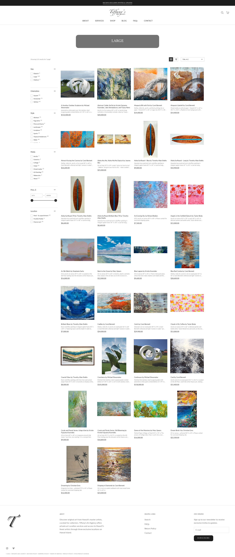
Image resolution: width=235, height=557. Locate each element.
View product (150, 155)
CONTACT (148, 21)
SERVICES (99, 21)
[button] (171, 59)
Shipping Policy (43, 554)
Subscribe (203, 538)
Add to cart (77, 100)
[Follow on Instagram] (7, 548)
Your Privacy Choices (81, 554)
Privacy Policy (68, 554)
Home (8, 28)
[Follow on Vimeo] (13, 548)
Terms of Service (56, 554)
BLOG (124, 21)
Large (20, 28)
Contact (148, 533)
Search (147, 519)
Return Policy (150, 528)
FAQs (135, 21)
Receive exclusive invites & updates (117, 2)
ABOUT (85, 21)
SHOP (112, 21)
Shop (14, 28)
